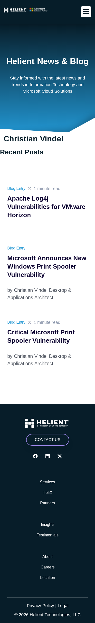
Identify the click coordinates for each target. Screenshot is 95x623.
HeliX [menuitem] (47, 492)
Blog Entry (16, 188)
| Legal (61, 605)
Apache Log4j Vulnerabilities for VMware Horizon (46, 207)
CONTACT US (47, 440)
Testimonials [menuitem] (47, 535)
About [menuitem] (47, 557)
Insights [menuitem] (47, 524)
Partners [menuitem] (47, 503)
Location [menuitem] (47, 578)
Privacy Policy (40, 605)
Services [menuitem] (47, 482)
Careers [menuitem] (48, 567)
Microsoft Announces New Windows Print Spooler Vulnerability (46, 266)
